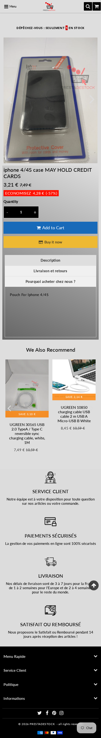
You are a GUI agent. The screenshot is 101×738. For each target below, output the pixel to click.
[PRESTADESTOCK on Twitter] (40, 713)
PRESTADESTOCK (42, 724)
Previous (9, 99)
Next (91, 99)
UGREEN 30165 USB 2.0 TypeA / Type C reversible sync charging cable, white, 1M (27, 433)
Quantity (11, 201)
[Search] (88, 6)
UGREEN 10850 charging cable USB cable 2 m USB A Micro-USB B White (74, 414)
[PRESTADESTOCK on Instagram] (61, 713)
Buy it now (53, 242)
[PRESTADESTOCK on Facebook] (47, 713)
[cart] (97, 6)
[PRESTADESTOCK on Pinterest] (54, 713)
